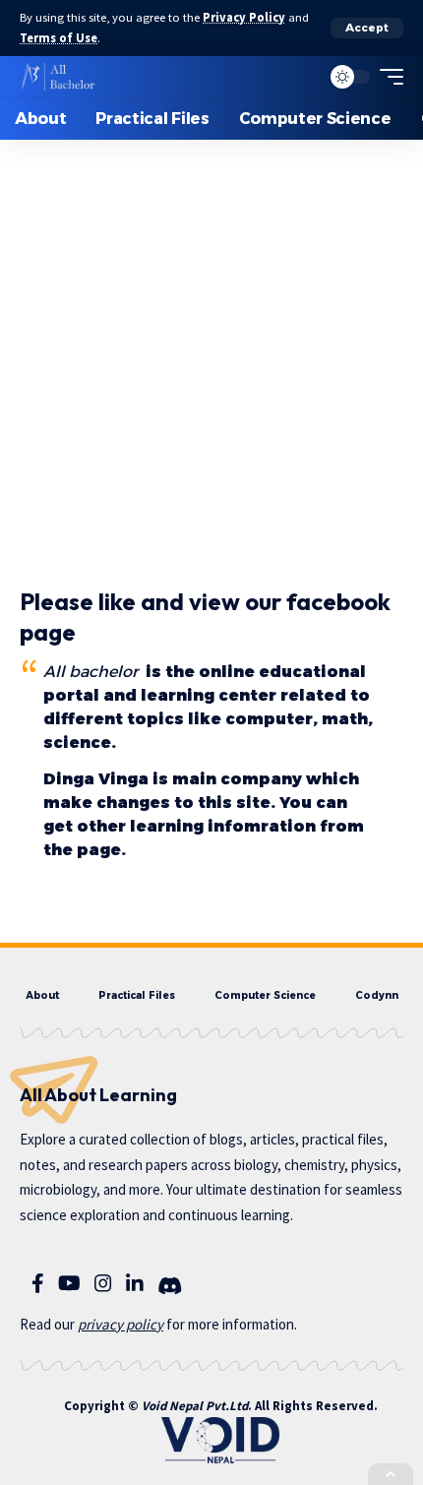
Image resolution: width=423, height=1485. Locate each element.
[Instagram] (103, 1283)
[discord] (170, 1286)
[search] (300, 77)
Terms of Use (58, 38)
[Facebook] (38, 1283)
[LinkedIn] (135, 1283)
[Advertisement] (211, 334)
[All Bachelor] (58, 76)
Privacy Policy (244, 17)
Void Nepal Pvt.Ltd (195, 1405)
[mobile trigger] (386, 77)
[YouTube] (69, 1283)
